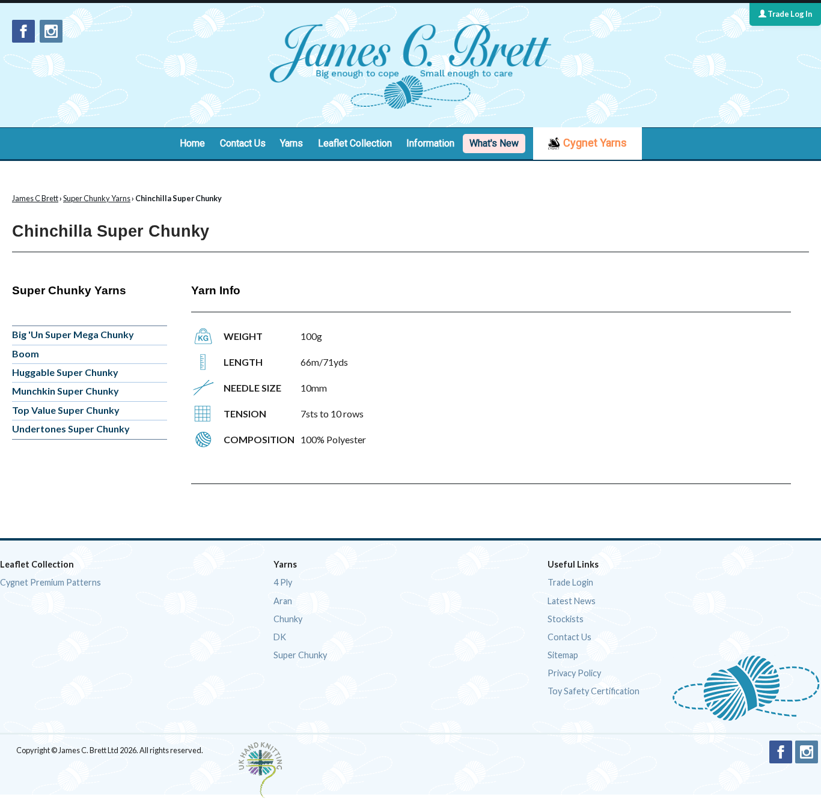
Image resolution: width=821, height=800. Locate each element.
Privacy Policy (574, 673)
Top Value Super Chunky (66, 410)
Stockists (566, 619)
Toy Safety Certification (593, 691)
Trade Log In (789, 14)
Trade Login (570, 582)
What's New (494, 143)
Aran (282, 601)
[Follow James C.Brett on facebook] (23, 31)
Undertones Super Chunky (71, 428)
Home (192, 143)
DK (279, 637)
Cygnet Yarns (595, 142)
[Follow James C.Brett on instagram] (51, 31)
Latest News (572, 601)
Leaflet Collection (355, 143)
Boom (25, 353)
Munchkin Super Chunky (65, 390)
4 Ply (282, 582)
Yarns (291, 143)
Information (430, 143)
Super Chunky (300, 655)
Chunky (287, 619)
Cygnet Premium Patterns (50, 582)
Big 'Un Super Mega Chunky (73, 334)
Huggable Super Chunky (65, 372)
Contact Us (243, 143)
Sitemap (563, 655)
